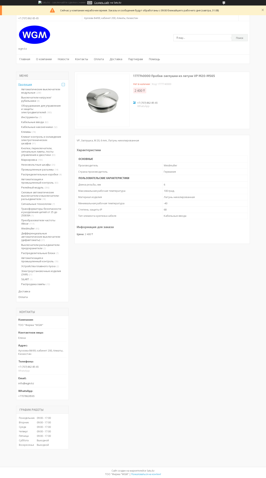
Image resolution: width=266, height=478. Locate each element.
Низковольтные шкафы (36, 164)
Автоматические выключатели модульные (40, 90)
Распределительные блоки (38, 253)
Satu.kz (150, 470)
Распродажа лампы (33, 284)
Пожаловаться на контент (146, 474)
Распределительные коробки (39, 174)
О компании (44, 59)
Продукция (25, 84)
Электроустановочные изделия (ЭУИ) (41, 272)
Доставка (116, 59)
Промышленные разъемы (37, 169)
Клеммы (26, 132)
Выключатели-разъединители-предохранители (40, 246)
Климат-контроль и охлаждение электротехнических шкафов (41, 140)
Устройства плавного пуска (38, 266)
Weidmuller (28, 228)
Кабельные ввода (32, 122)
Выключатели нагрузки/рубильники (36, 99)
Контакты (81, 59)
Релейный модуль (32, 187)
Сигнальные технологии (36, 204)
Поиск (239, 38)
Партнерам (135, 59)
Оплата (99, 59)
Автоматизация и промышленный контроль (37, 180)
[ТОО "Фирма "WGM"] (34, 35)
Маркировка (29, 159)
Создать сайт (101, 2)
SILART (25, 279)
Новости (63, 59)
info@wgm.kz (26, 383)
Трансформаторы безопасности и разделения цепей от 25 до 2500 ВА (41, 212)
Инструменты (29, 117)
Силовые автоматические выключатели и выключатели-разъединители (40, 196)
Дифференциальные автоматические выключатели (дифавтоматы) (40, 237)
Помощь (154, 59)
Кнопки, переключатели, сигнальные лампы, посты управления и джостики (37, 151)
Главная (24, 59)
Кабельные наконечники (37, 127)
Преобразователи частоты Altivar (38, 221)
